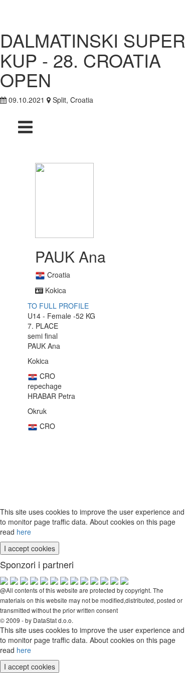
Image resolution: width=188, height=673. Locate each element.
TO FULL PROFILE (58, 306)
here (24, 532)
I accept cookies (29, 548)
